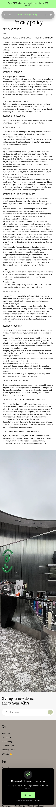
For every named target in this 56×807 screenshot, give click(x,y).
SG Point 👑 (7, 754)
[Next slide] (53, 4)
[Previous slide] (3, 4)
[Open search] (10, 15)
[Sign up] (50, 712)
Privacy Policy (7, 768)
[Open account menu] (45, 15)
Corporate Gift (8, 746)
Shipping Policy (8, 750)
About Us (6, 733)
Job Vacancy (7, 741)
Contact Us (6, 737)
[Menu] (5, 15)
